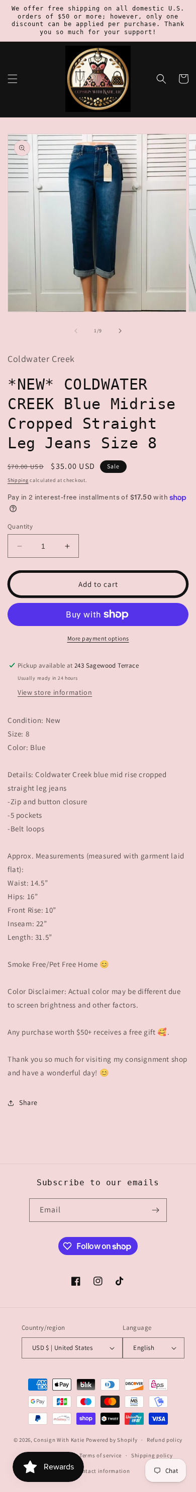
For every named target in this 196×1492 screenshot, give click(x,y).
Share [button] (28, 1102)
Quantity (20, 526)
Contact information (102, 1470)
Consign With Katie (59, 1439)
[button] (13, 79)
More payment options (98, 638)
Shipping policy (152, 1455)
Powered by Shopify (112, 1439)
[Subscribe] (155, 1210)
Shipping (18, 480)
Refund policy (164, 1439)
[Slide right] (120, 331)
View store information (55, 692)
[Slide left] (76, 331)
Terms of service (100, 1455)
